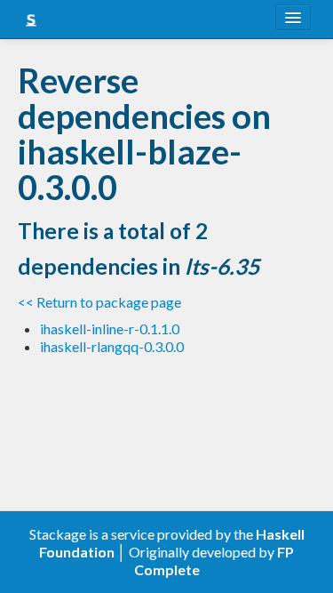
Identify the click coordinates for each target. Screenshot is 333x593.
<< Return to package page (99, 301)
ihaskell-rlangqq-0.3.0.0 (112, 346)
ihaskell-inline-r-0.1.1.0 (109, 328)
